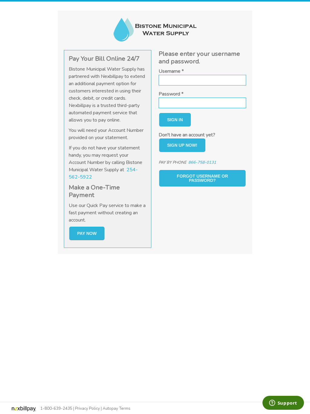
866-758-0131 (202, 162)
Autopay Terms (116, 408)
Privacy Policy (87, 408)
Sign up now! (182, 145)
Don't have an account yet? (187, 135)
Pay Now (87, 233)
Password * (171, 94)
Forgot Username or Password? (202, 178)
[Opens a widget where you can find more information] (283, 403)
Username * (171, 71)
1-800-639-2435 (56, 408)
